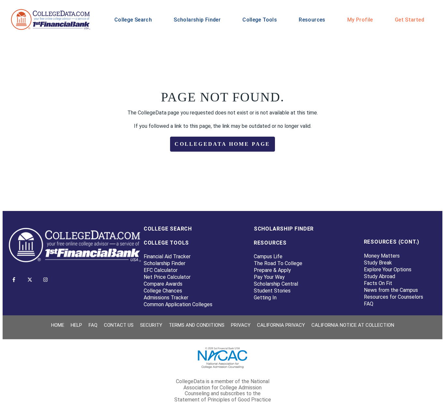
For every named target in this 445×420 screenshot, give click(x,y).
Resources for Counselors (393, 297)
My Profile (360, 20)
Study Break (378, 263)
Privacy (241, 325)
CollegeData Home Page (222, 144)
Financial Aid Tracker (167, 256)
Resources (312, 20)
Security (151, 325)
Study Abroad (379, 276)
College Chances (163, 291)
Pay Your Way (269, 277)
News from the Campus (391, 290)
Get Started (409, 20)
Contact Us (119, 325)
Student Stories (272, 291)
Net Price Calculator (167, 277)
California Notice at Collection (352, 325)
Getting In (265, 297)
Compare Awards (163, 284)
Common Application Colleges (178, 304)
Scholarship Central (276, 284)
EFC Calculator (161, 270)
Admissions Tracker (166, 297)
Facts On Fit (378, 283)
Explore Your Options (387, 269)
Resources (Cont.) (392, 242)
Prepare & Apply (272, 270)
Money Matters (382, 256)
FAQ (368, 304)
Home (57, 325)
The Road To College (278, 263)
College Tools (259, 20)
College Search (133, 20)
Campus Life (268, 256)
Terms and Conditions (196, 325)
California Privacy (281, 325)
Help (76, 325)
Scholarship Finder (197, 20)
